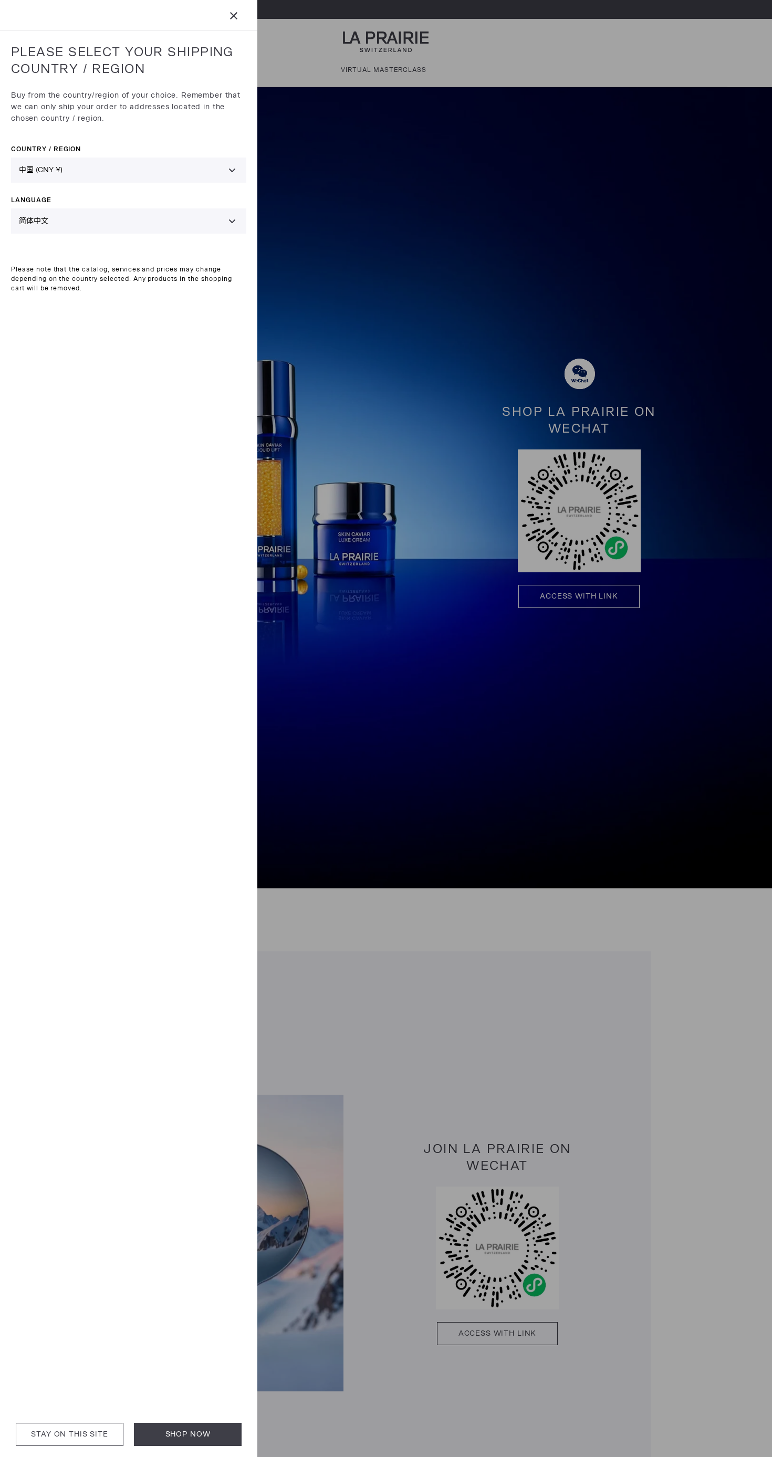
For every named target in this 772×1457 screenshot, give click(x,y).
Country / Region (46, 149)
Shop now (188, 1434)
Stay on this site (69, 1434)
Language (31, 200)
